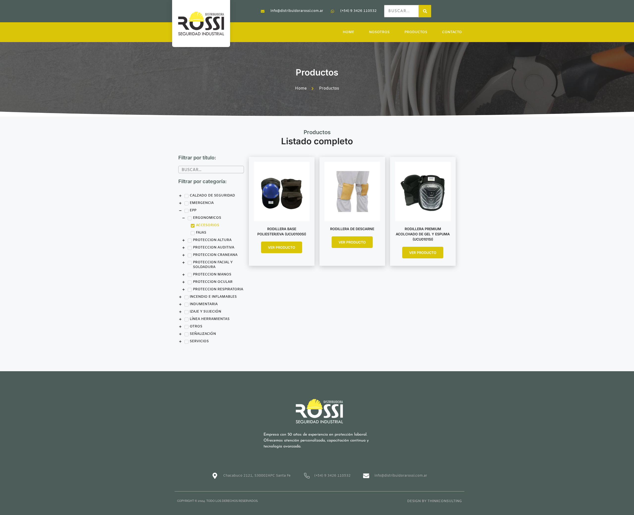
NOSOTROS (379, 32)
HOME (348, 32)
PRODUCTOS (415, 32)
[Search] (425, 11)
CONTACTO (452, 32)
